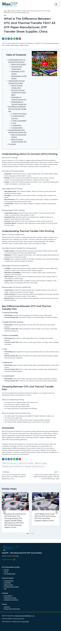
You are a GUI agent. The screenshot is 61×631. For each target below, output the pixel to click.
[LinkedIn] (17, 38)
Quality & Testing (8, 584)
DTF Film (6, 569)
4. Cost (13, 123)
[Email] (11, 38)
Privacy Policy (25, 621)
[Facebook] (3, 38)
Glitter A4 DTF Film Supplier (26, 463)
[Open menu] (57, 4)
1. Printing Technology (18, 114)
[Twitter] (6, 38)
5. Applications (16, 125)
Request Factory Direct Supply (12, 609)
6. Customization (17, 128)
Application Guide (8, 580)
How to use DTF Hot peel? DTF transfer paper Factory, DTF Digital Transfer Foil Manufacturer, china (14, 475)
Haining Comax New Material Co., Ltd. (25, 615)
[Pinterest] (20, 38)
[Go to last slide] (4, 512)
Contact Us (7, 607)
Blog (5, 15)
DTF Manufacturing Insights (11, 586)
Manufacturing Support (10, 597)
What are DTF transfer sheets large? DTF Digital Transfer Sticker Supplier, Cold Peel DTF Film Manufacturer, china (46, 475)
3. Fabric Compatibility (18, 121)
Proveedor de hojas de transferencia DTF (13, 466)
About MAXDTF (8, 595)
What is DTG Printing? (18, 64)
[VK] (8, 38)
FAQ (5, 588)
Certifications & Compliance (11, 599)
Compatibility (7, 582)
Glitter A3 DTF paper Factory (10, 463)
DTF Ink (6, 571)
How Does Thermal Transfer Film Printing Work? (18, 92)
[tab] (27, 533)
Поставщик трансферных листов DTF (34, 466)
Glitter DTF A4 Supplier (41, 463)
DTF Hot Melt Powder (9, 573)
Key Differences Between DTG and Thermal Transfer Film (17, 109)
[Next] (57, 512)
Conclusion (12, 144)
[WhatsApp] (14, 38)
